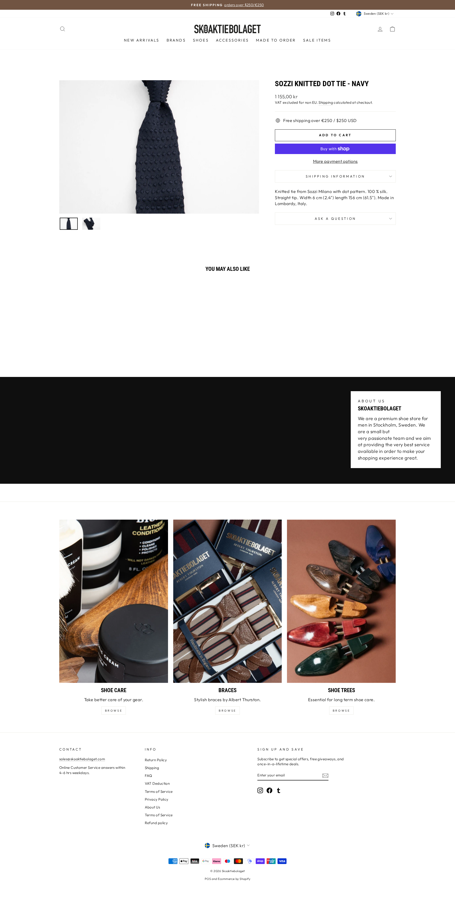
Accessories (232, 40)
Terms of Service (159, 791)
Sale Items (317, 40)
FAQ (148, 775)
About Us (152, 807)
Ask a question (335, 218)
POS (208, 879)
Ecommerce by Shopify (234, 879)
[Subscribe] (325, 775)
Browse (227, 710)
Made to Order (276, 40)
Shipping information (335, 176)
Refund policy (156, 823)
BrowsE (114, 710)
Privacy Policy (156, 799)
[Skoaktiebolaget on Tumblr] (279, 790)
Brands (176, 40)
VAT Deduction (157, 783)
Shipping (325, 102)
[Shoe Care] (113, 601)
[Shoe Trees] (341, 601)
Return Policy (156, 760)
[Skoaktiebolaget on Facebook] (269, 790)
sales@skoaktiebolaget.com (82, 759)
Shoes (201, 40)
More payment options (335, 161)
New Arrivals (141, 40)
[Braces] (227, 601)
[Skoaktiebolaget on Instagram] (260, 790)
